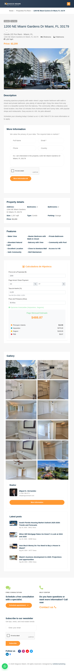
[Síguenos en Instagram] (23, 651)
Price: (11, 43)
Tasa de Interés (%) (15, 288)
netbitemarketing (59, 664)
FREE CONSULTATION (14, 592)
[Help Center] (53, 587)
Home (11, 11)
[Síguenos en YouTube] (27, 651)
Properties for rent (23, 11)
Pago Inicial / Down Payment (18, 280)
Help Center (44, 592)
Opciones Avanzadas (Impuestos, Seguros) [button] (27, 307)
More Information (19, 178)
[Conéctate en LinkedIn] (7, 654)
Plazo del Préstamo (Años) (18, 299)
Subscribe (13, 643)
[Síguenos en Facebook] (19, 651)
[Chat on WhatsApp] (5, 666)
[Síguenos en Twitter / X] (31, 651)
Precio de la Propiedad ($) (17, 272)
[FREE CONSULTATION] (20, 587)
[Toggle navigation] (68, 3)
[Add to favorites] (7, 30)
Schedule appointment (17, 605)
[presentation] (7, 66)
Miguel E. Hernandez (27, 493)
